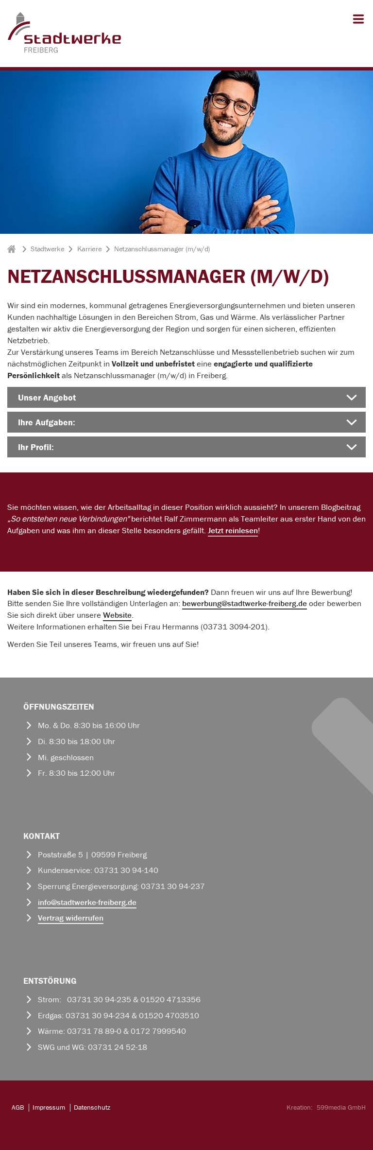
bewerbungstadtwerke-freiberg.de (244, 603)
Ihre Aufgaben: (46, 422)
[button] (356, 23)
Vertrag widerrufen (70, 917)
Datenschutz (92, 1107)
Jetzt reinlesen (233, 530)
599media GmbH (341, 1107)
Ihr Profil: (36, 447)
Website (117, 615)
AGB (18, 1107)
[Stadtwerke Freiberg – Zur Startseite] (64, 50)
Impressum (49, 1107)
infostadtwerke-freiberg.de (87, 902)
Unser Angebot (47, 397)
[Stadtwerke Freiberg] (12, 248)
